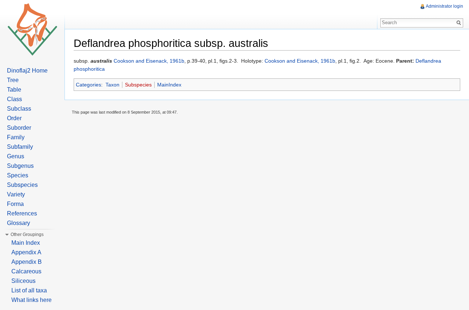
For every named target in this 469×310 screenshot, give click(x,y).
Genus (15, 156)
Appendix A (26, 252)
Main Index (25, 243)
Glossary (18, 223)
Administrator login (444, 6)
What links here (31, 300)
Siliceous (23, 281)
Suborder (19, 128)
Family (16, 137)
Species (17, 175)
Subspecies (138, 85)
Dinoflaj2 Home (27, 70)
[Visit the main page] (32, 29)
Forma (15, 204)
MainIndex (169, 85)
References (22, 213)
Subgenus (20, 166)
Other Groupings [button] (27, 234)
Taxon (112, 85)
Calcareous (26, 271)
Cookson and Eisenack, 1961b (149, 61)
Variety (16, 194)
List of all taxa (29, 290)
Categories (88, 85)
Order (14, 118)
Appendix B (26, 262)
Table (14, 89)
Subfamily (20, 147)
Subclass (19, 109)
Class (14, 99)
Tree (13, 80)
